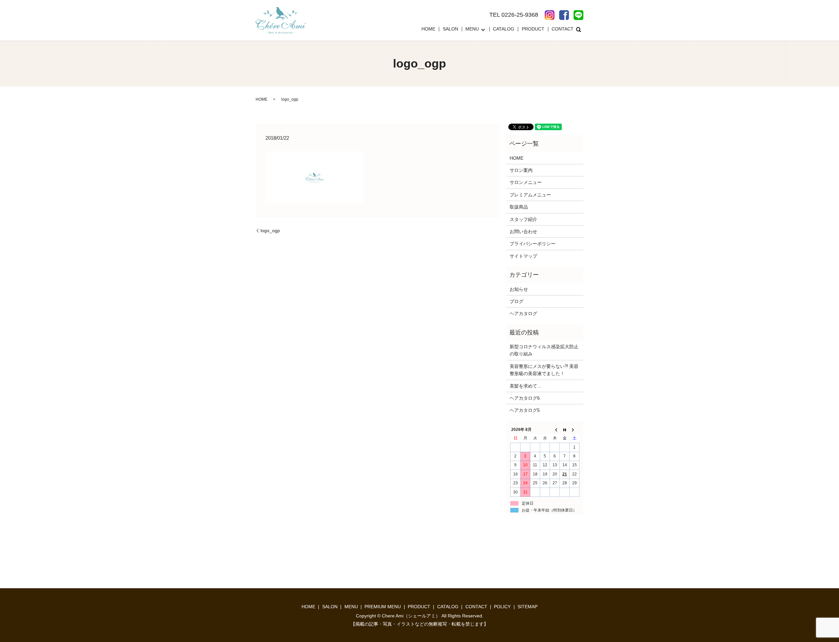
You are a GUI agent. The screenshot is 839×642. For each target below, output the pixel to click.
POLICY (502, 606)
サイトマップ (523, 256)
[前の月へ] (555, 429)
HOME (428, 29)
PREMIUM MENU (382, 606)
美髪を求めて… (526, 386)
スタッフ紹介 (523, 219)
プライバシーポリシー (533, 243)
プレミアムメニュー (530, 194)
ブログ (516, 301)
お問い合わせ (523, 231)
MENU (472, 29)
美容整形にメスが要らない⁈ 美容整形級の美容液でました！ (544, 370)
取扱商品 (519, 207)
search (578, 29)
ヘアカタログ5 (525, 410)
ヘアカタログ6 (525, 398)
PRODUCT (533, 29)
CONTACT (563, 29)
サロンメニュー (526, 182)
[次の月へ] (574, 429)
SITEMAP (527, 606)
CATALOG (503, 29)
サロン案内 (521, 170)
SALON (450, 29)
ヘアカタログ (523, 313)
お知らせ (519, 289)
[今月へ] (565, 429)
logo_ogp (270, 230)
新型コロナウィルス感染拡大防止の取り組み (544, 350)
